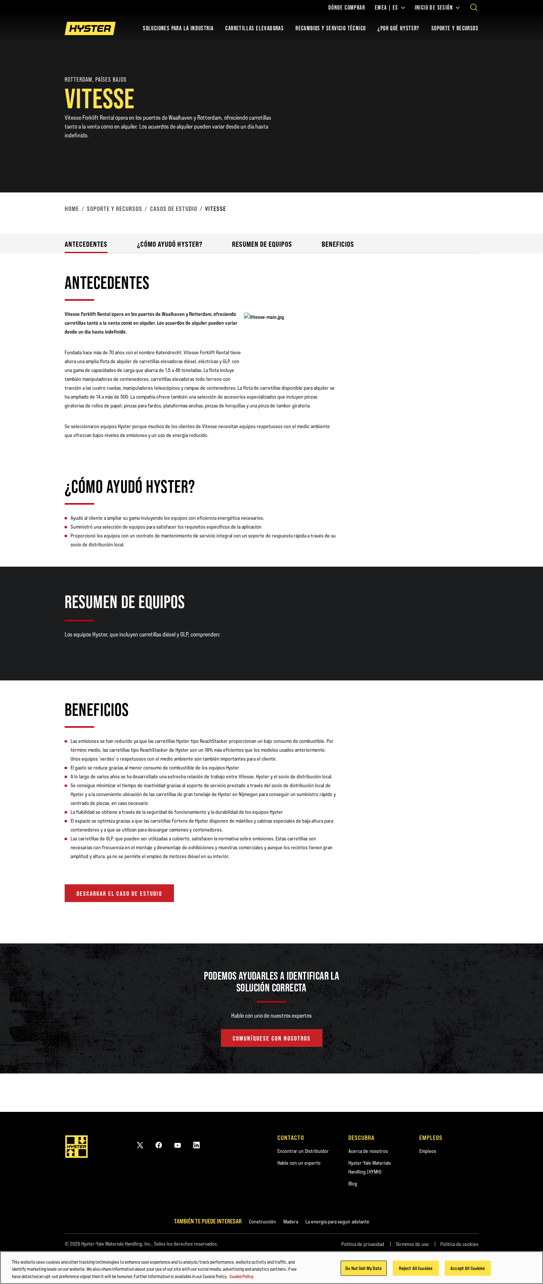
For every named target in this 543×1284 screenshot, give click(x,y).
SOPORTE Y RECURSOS (454, 28)
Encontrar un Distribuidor (303, 1151)
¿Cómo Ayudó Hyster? (169, 244)
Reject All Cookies (416, 1268)
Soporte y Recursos (114, 208)
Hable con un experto (299, 1163)
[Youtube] (177, 1145)
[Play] (520, 169)
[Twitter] (140, 1145)
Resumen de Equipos (262, 244)
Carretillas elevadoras (254, 28)
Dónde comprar (346, 8)
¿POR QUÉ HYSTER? (398, 28)
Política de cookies (459, 1244)
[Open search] (473, 7)
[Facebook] (158, 1145)
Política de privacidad (362, 1244)
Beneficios (338, 244)
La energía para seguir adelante (337, 1222)
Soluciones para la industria (178, 28)
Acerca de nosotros (368, 1151)
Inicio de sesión (434, 8)
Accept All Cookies (467, 1268)
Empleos (427, 1151)
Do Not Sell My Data (363, 1268)
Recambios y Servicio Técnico (331, 28)
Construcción (262, 1222)
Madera (290, 1222)
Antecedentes (86, 244)
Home (72, 208)
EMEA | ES (386, 8)
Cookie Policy (241, 1276)
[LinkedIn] (196, 1145)
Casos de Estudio (173, 208)
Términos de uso (412, 1244)
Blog (352, 1183)
